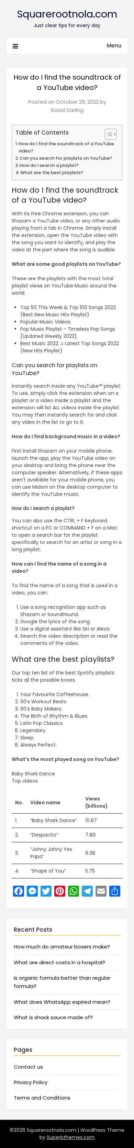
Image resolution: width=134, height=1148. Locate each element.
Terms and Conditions (42, 1097)
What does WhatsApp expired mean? (62, 1001)
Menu (114, 45)
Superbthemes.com (71, 1137)
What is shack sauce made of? (53, 1017)
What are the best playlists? (51, 172)
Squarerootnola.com (67, 14)
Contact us (28, 1066)
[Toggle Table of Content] (107, 134)
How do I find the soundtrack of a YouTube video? (66, 147)
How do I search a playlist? (49, 165)
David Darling (67, 110)
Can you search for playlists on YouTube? (66, 158)
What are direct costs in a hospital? (59, 962)
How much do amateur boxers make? (62, 946)
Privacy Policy (30, 1082)
